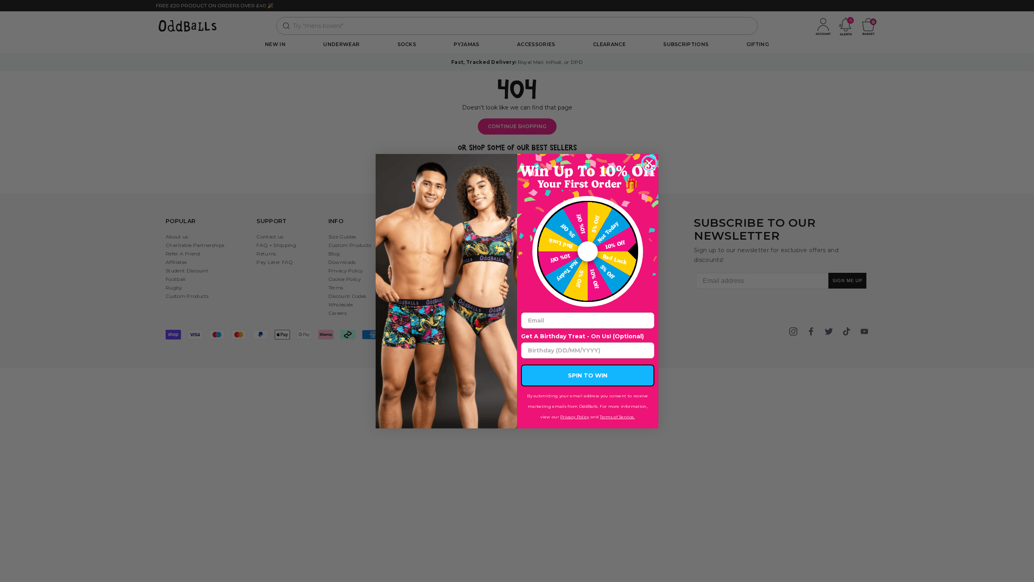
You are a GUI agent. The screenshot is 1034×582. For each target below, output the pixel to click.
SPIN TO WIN (587, 375)
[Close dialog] (649, 163)
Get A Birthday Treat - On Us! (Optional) (582, 336)
